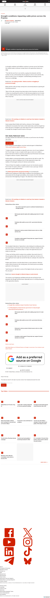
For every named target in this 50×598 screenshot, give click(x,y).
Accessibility (3, 594)
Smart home (3, 577)
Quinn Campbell (10, 20)
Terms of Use (3, 588)
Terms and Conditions (11, 147)
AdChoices (47, 597)
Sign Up (3, 385)
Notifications (3, 575)
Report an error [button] (26, 370)
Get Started (9, 143)
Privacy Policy (22, 147)
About (1, 566)
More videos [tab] (16, 204)
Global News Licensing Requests (7, 579)
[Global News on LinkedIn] (9, 555)
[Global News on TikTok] (28, 555)
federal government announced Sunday (18, 171)
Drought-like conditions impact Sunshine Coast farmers (23, 305)
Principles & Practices (5, 568)
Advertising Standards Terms (6, 591)
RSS (1, 572)
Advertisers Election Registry (6, 578)
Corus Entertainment (4, 592)
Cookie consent (3, 581)
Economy (3, 13)
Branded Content (4, 569)
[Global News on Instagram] (28, 546)
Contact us (2, 571)
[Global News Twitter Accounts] (28, 536)
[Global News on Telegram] (9, 565)
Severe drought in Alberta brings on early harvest (24, 274)
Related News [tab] (9, 204)
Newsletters (3, 574)
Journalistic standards (26, 366)
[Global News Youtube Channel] (9, 546)
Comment (10, 368)
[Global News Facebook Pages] (9, 536)
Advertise (2, 590)
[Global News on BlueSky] (28, 565)
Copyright (2, 587)
